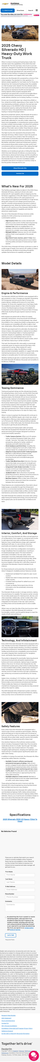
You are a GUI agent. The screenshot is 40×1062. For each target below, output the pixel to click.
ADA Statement (6, 1018)
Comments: (8, 901)
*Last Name (8, 879)
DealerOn (15, 1051)
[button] (8, 11)
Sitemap (21, 1051)
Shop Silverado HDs (20, 168)
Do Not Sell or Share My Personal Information (16, 1033)
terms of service (15, 929)
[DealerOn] (7, 1049)
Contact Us (20, 173)
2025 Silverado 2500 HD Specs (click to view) (20, 820)
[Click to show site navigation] (37, 10)
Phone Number (9, 894)
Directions (20, 10)
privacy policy (29, 928)
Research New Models (9, 1015)
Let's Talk (10, 935)
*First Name (9, 871)
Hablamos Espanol (7, 1031)
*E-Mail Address (10, 886)
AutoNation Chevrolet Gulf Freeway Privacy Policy (17, 1028)
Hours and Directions (8, 1020)
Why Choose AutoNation (9, 1026)
